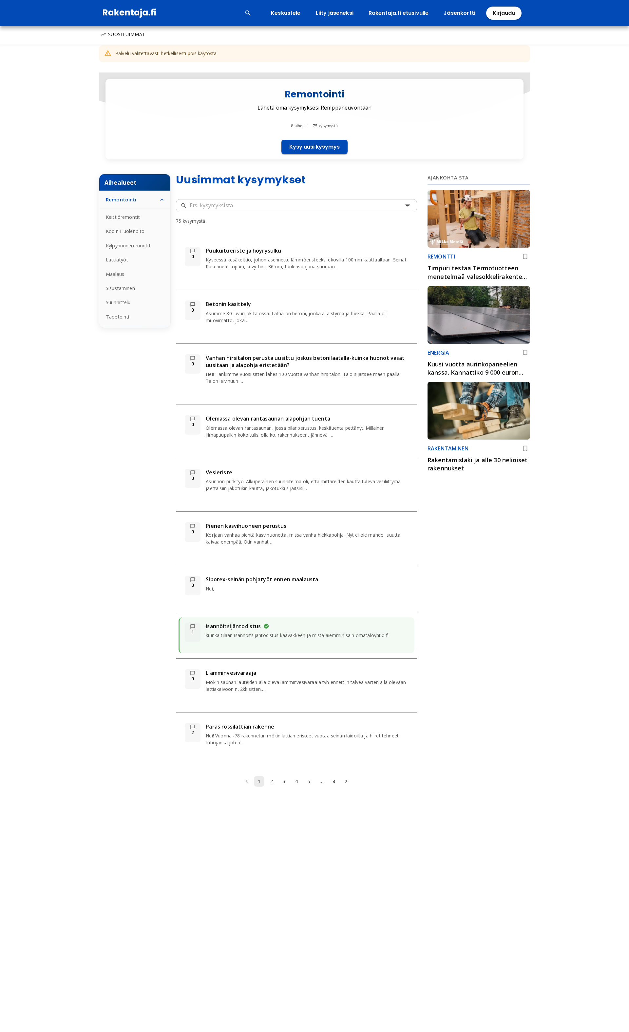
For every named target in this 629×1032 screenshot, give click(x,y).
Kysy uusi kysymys (314, 147)
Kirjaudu (504, 13)
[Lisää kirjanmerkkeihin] (525, 256)
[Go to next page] (346, 781)
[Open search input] (248, 13)
